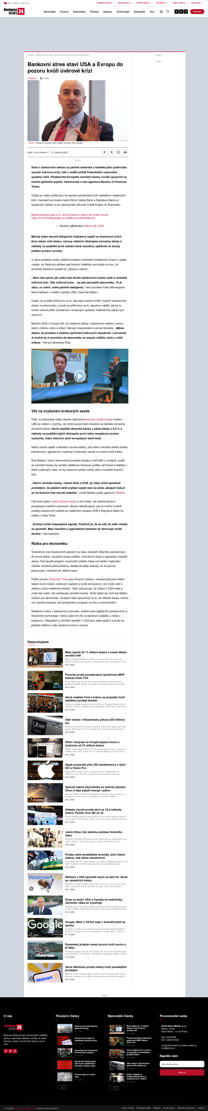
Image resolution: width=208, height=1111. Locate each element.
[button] (167, 11)
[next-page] (34, 988)
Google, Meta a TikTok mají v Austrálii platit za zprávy (95, 923)
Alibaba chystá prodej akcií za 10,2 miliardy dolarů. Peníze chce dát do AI (93, 811)
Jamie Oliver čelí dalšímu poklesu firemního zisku (93, 833)
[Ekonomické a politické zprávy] (8, 11)
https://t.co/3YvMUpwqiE (46, 218)
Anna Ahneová (40, 152)
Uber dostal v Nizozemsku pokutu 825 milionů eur (95, 721)
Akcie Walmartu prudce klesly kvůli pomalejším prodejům (96, 968)
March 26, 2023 (94, 226)
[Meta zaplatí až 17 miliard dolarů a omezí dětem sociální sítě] (45, 658)
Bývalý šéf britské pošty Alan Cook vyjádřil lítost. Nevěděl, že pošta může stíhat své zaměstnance (85, 1064)
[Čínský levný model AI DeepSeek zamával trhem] (64, 1040)
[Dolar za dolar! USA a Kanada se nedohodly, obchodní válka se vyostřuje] (45, 905)
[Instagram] (181, 11)
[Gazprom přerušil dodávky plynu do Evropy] (64, 1028)
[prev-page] (29, 988)
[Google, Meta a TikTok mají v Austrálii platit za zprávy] (45, 927)
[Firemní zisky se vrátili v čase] (64, 1076)
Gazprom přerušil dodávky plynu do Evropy (86, 1027)
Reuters (120, 493)
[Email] (118, 152)
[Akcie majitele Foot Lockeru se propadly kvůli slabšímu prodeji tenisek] (45, 703)
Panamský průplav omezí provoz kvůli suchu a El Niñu (95, 946)
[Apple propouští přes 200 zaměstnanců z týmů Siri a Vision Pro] (45, 770)
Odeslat (182, 1072)
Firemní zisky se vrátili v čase (85, 1075)
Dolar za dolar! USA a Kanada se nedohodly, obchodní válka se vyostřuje (94, 901)
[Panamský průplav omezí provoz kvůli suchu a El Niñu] (45, 950)
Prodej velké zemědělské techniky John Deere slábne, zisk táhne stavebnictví (95, 856)
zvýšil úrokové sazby (63, 501)
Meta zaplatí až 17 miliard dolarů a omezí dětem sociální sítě (96, 654)
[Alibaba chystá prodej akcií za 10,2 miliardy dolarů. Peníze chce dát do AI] (45, 815)
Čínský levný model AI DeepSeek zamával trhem (86, 1039)
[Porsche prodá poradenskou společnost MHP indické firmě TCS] (45, 680)
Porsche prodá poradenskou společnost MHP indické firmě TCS (94, 676)
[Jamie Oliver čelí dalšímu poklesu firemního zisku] (45, 838)
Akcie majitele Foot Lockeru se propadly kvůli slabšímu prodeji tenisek (95, 698)
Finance (31, 55)
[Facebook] (177, 11)
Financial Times (58, 579)
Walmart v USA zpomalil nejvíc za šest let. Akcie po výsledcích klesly (96, 878)
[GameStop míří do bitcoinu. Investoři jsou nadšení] (64, 1052)
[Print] (125, 152)
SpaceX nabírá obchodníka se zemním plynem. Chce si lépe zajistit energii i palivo (95, 788)
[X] (186, 11)
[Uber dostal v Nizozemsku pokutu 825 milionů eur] (45, 725)
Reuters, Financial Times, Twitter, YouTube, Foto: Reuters (59, 143)
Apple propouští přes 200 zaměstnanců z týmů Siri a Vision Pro (95, 766)
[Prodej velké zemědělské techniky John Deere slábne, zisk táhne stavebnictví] (45, 860)
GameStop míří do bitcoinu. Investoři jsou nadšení (86, 1051)
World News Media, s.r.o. (25, 1108)
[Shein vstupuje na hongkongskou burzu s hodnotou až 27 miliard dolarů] (45, 748)
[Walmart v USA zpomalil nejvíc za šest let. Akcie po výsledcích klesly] (45, 882)
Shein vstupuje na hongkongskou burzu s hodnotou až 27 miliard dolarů (92, 743)
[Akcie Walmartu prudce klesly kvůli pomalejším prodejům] (45, 972)
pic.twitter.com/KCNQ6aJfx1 (79, 218)
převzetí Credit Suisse (99, 419)
